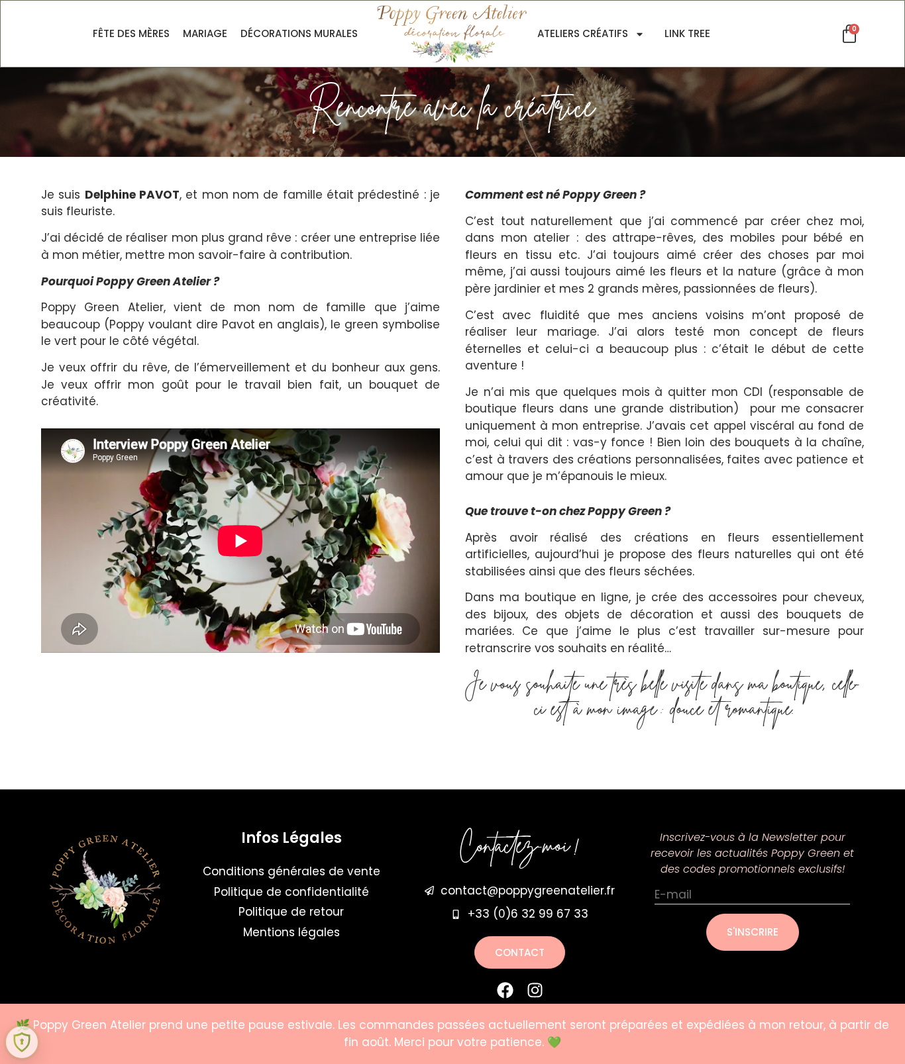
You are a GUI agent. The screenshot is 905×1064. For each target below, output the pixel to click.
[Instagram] (535, 990)
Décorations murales (299, 33)
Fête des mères (131, 33)
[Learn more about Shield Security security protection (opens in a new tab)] (21, 1042)
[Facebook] (505, 990)
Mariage (205, 33)
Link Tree (687, 33)
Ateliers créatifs (582, 33)
